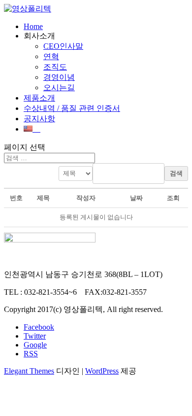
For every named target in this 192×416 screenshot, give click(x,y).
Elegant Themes (29, 371)
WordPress (102, 371)
